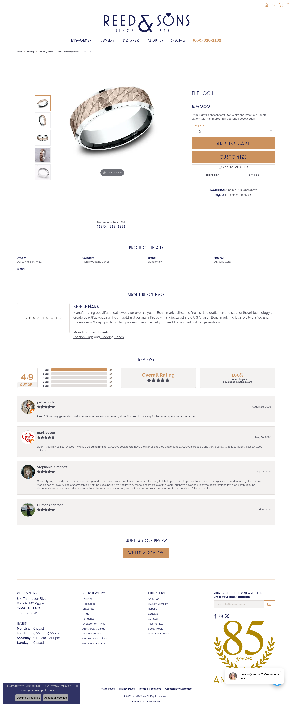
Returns (255, 175)
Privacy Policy (127, 688)
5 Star (46, 369)
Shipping (212, 175)
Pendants (88, 618)
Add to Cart (233, 143)
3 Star (46, 377)
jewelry (30, 51)
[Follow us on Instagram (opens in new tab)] (221, 616)
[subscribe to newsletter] (269, 604)
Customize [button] (233, 157)
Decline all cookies (28, 697)
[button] (266, 5)
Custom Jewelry (158, 603)
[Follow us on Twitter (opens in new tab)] (227, 616)
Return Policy (107, 688)
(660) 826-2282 (207, 40)
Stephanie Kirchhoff (52, 467)
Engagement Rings (93, 623)
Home (19, 51)
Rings (85, 613)
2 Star (46, 381)
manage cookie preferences (38, 690)
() (110, 369)
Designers (131, 40)
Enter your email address (232, 597)
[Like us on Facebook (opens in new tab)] (215, 616)
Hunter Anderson (50, 505)
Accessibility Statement (178, 688)
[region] (112, 137)
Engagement (82, 40)
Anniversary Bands (93, 628)
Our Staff (153, 618)
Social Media (155, 628)
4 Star (46, 373)
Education (154, 613)
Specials (178, 40)
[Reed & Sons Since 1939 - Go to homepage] (146, 18)
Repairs (152, 608)
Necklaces (88, 603)
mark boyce (46, 433)
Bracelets (88, 608)
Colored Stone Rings (94, 638)
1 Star (46, 385)
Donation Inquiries (159, 633)
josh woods (45, 402)
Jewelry (108, 40)
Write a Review (145, 553)
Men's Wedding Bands (68, 51)
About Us (155, 40)
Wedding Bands (46, 51)
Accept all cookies (55, 697)
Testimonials (155, 623)
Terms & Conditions (150, 688)
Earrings (87, 598)
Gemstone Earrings (93, 643)
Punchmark (153, 701)
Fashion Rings (83, 337)
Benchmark (155, 261)
